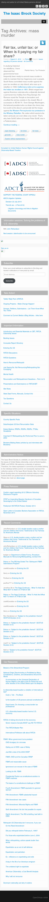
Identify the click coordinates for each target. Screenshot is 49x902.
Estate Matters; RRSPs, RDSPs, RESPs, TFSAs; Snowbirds (20, 430)
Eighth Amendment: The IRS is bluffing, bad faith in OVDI (24, 815)
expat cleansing (10, 131)
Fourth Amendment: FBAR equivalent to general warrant (23, 789)
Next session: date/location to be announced (19, 233)
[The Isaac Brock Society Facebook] (40, 6)
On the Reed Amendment (15, 826)
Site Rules (7, 389)
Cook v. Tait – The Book (14, 695)
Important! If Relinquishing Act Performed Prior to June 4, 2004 (24, 437)
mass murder (20, 135)
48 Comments (28, 61)
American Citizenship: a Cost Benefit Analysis (22, 871)
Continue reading (11, 124)
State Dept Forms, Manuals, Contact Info (18, 393)
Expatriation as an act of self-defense (19, 847)
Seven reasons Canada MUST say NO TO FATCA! (24, 723)
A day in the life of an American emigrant (20, 861)
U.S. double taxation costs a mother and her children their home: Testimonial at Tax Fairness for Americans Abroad (23, 531)
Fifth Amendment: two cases (16, 799)
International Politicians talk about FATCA (20, 732)
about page (21, 478)
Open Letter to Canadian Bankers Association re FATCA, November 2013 (23, 512)
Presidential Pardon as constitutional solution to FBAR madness (23, 777)
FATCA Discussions (10, 353)
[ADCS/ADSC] (24, 168)
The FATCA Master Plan (14, 728)
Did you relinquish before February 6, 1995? (22, 830)
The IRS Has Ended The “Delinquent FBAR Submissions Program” (22, 562)
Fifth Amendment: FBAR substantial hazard (21, 795)
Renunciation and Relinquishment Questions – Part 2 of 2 (24, 379)
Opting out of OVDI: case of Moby (18, 747)
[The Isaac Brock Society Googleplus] (37, 6)
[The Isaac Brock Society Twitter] (46, 6)
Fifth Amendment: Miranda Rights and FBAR (22, 804)
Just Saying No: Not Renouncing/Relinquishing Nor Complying (21, 368)
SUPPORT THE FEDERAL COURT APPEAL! (19, 195)
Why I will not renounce (14, 876)
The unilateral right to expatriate (17, 866)
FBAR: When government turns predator (18, 739)
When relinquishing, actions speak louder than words (22, 841)
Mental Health (8, 374)
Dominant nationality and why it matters (17, 883)
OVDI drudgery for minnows (16, 742)
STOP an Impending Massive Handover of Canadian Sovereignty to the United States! (22, 500)
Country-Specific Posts (11, 419)
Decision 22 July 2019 (14, 201)
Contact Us (7, 403)
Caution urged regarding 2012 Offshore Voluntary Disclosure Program (21, 493)
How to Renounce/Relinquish (13, 362)
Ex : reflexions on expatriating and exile (20, 857)
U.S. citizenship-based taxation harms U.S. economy (21, 712)
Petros (27, 59)
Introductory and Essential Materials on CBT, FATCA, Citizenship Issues (22, 332)
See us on (4, 248)
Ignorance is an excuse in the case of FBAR (21, 766)
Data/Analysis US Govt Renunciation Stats (18, 424)
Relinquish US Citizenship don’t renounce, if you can (22, 822)
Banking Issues (8, 338)
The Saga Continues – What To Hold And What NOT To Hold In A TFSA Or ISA (24, 589)
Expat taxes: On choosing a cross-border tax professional (22, 705)
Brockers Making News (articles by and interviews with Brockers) (22, 443)
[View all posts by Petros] (31, 59)
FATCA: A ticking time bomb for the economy (19, 720)
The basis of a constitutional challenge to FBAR (23, 783)
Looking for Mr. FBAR (13, 771)
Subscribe (9, 281)
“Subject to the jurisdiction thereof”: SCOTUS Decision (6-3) (23, 617)
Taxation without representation (15, 139)
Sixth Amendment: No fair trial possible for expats (23, 809)
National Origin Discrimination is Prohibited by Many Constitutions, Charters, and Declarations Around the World (22, 674)
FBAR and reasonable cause (16, 762)
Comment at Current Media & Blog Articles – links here (23, 315)
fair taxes (35, 131)
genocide (8, 135)
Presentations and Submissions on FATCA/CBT (20, 384)
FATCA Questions (9, 358)
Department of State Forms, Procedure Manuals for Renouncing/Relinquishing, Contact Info (22, 556)
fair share (24, 131)
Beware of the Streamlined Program (16, 668)
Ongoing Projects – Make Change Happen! (18, 304)
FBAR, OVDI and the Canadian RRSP (19, 757)
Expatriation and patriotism (15, 852)
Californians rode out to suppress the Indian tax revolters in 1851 (24, 88)
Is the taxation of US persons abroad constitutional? (24, 700)
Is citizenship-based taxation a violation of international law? (23, 691)
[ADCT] (24, 185)
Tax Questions (8, 398)
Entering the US (9, 348)
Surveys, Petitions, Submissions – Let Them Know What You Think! (23, 309)
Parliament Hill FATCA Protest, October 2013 (19, 506)
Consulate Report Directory (13, 343)
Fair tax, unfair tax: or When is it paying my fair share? (23, 51)
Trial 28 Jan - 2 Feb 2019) (15, 205)
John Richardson (13, 229)
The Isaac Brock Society (24, 13)
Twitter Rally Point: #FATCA (13, 299)
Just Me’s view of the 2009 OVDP (18, 752)
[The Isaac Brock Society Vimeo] (43, 6)
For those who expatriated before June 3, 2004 (23, 835)
